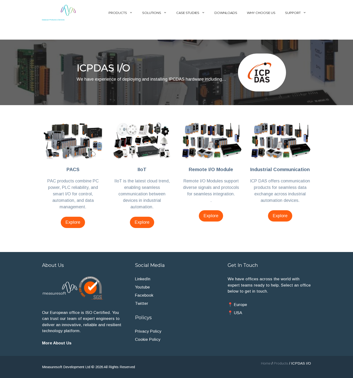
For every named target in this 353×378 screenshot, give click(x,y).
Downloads (225, 13)
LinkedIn (142, 279)
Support (293, 13)
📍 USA (235, 313)
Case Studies (187, 13)
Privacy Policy (148, 331)
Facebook (144, 295)
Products (118, 13)
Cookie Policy (147, 339)
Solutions (151, 13)
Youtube (142, 287)
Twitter (141, 303)
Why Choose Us (261, 13)
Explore (73, 222)
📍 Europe (237, 304)
